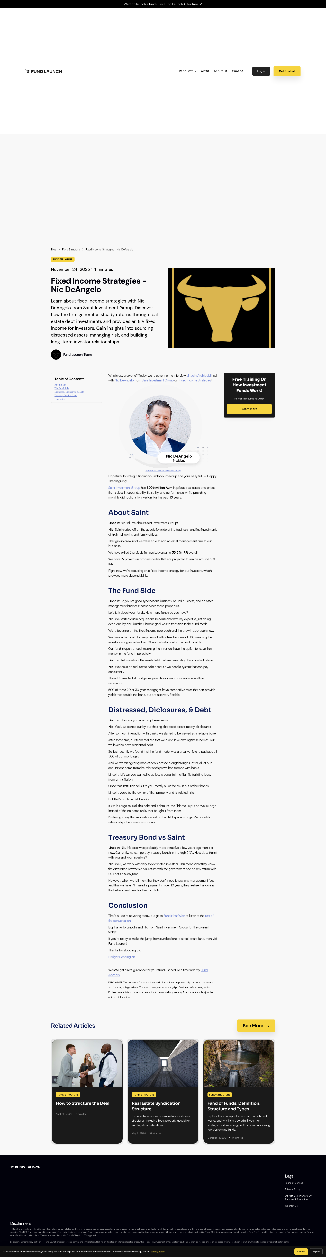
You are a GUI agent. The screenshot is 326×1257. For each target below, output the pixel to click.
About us (220, 71)
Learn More (249, 409)
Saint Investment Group (158, 380)
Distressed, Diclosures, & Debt (69, 392)
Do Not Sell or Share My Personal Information (298, 1197)
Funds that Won (174, 916)
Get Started (287, 71)
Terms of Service (294, 1182)
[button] (188, 71)
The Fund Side (62, 388)
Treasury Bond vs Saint (66, 395)
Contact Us (291, 1205)
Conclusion (60, 399)
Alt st (205, 71)
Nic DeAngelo (124, 380)
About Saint (60, 384)
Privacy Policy (292, 1189)
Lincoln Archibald (198, 375)
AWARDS (237, 71)
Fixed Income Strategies (195, 380)
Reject (316, 1251)
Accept (301, 1251)
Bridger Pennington (121, 957)
